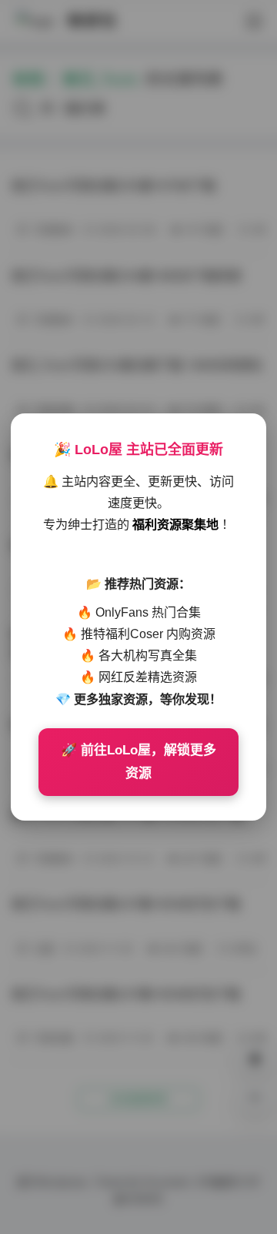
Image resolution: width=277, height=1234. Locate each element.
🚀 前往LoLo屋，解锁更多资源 (138, 762)
